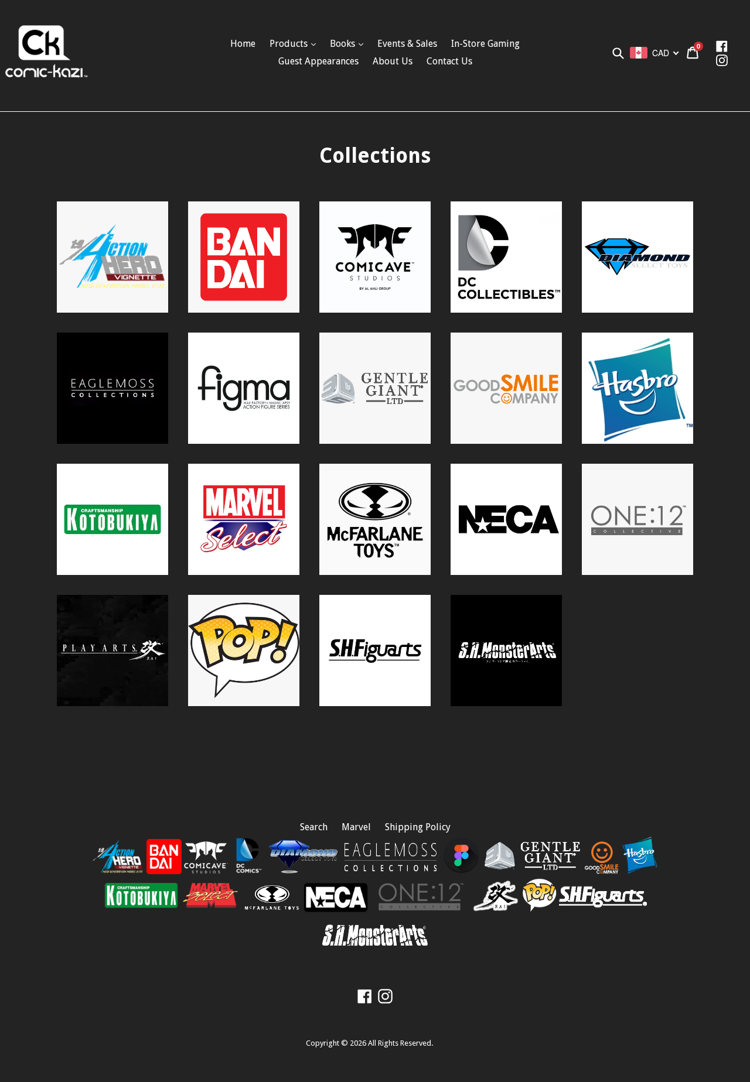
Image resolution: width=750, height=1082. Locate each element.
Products (290, 43)
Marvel (356, 827)
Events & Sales (407, 43)
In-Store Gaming (485, 43)
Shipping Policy (418, 827)
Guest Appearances (318, 61)
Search (314, 827)
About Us (392, 61)
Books (343, 43)
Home (242, 43)
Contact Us (449, 61)
